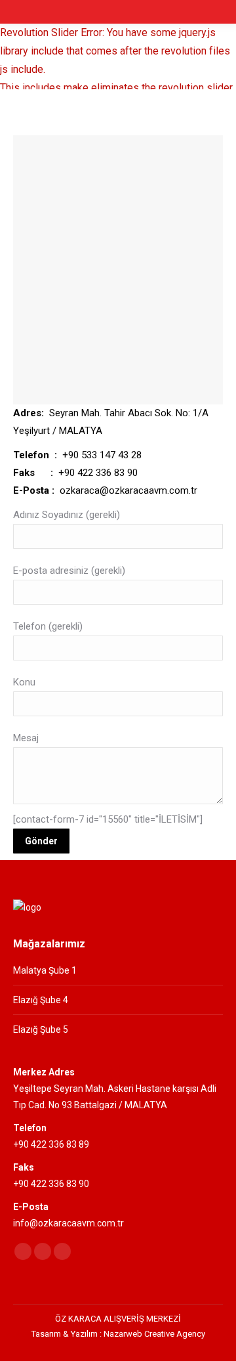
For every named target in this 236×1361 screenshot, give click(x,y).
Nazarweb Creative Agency (154, 1334)
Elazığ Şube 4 (40, 1000)
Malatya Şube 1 (45, 970)
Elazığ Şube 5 (40, 1029)
